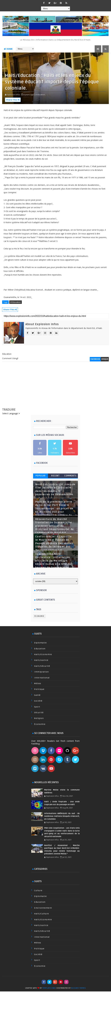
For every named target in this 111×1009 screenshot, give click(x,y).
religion (39, 718)
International (42, 678)
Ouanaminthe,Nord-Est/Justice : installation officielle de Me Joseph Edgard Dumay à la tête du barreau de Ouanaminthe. (53, 561)
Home (10, 48)
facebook (95, 359)
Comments (70, 476)
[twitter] (49, 3)
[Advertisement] (55, 387)
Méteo (37, 683)
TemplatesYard (49, 988)
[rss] (66, 3)
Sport (37, 707)
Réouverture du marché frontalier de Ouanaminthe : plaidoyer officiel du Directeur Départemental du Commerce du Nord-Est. (54, 526)
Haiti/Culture (41, 913)
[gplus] (55, 3)
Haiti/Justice (41, 660)
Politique (39, 689)
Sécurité (39, 712)
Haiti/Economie (43, 654)
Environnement (43, 908)
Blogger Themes (78, 988)
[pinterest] (61, 3)
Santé (37, 695)
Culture (38, 890)
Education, (40, 94)
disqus (104, 359)
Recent (55, 476)
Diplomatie (40, 643)
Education (40, 648)
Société (38, 701)
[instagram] (66, 982)
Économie (39, 616)
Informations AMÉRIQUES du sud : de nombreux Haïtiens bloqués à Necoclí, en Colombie (62, 816)
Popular (41, 476)
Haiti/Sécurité (42, 666)
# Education (15, 302)
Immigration (41, 672)
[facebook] (44, 3)
